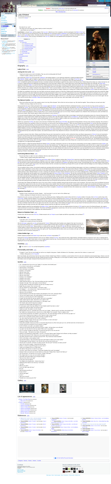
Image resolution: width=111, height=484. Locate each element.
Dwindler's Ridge (36, 97)
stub (30, 246)
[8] (78, 124)
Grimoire (100, 421)
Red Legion (24, 223)
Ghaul (31, 226)
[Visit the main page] (8, 7)
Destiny (5, 50)
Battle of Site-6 (79, 32)
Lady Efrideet (84, 422)
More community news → (61, 11)
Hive (6, 40)
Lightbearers (64, 33)
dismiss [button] (106, 8)
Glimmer (94, 134)
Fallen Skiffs (102, 83)
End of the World (63, 121)
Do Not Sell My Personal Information (65, 458)
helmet (40, 110)
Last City (47, 36)
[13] (83, 214)
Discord (4, 26)
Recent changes (4, 34)
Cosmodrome (101, 107)
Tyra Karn (56, 237)
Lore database (4, 22)
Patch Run (77, 79)
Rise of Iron (23, 400)
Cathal (48, 143)
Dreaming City (4, 46)
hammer (9, 48)
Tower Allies (106, 421)
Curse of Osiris (97, 425)
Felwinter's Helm (28, 431)
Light (26, 35)
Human (94, 62)
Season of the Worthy (25, 408)
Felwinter (54, 107)
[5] (58, 112)
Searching (84, 419)
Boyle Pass (72, 138)
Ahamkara (54, 115)
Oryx (5, 43)
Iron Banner (49, 235)
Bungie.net (3, 33)
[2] (49, 87)
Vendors (34, 460)
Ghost (24, 110)
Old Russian (95, 107)
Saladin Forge (59, 35)
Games (2, 15)
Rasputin (94, 186)
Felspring (103, 173)
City (104, 105)
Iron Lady (94, 71)
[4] (83, 96)
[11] (69, 203)
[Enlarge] (108, 234)
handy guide (75, 10)
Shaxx (95, 159)
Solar (51, 129)
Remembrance (54, 431)
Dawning (26, 237)
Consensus (67, 198)
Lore (74, 421)
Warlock (53, 159)
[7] (20, 131)
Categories (20, 460)
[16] (45, 240)
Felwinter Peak (86, 107)
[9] (40, 150)
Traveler (26, 107)
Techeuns (3, 44)
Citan (91, 123)
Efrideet (26, 17)
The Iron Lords (63, 434)
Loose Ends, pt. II (60, 422)
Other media (3, 17)
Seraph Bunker (60, 186)
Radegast (65, 162)
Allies (103, 421)
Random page (10, 34)
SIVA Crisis (36, 214)
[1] (34, 29)
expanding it (47, 246)
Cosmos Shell (84, 427)
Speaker (104, 143)
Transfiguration (54, 419)
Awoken (3, 45)
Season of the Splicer (25, 410)
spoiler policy (61, 8)
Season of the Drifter (25, 405)
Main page (48, 475)
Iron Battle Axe (75, 116)
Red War (27, 36)
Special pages (57, 475)
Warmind (89, 186)
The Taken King (26, 399)
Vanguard (94, 68)
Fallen (36, 80)
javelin (92, 89)
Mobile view (77, 475)
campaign (45, 105)
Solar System (4, 41)
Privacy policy (72, 475)
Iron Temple (13, 53)
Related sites (4, 31)
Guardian (94, 72)
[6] (60, 119)
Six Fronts (95, 197)
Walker (30, 84)
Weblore (63, 430)
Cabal (63, 226)
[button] (86, 434)
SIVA (80, 206)
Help (62, 475)
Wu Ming (31, 121)
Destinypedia (4, 28)
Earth (50, 33)
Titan (94, 160)
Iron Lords (45, 32)
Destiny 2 (21, 402)
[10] (96, 180)
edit (27, 65)
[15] (59, 235)
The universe (4, 20)
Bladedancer (98, 74)
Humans (25, 460)
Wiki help (3, 29)
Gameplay (3, 18)
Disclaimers (66, 475)
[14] (39, 230)
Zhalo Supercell (7, 47)
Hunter (94, 74)
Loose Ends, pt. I (58, 425)
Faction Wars (20, 198)
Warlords (22, 79)
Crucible (39, 460)
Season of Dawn (24, 406)
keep (77, 107)
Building (52, 428)
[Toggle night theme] (97, 0)
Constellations (75, 427)
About (52, 475)
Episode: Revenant (25, 413)
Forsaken (23, 403)
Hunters (30, 460)
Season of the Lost (25, 411)
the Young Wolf (35, 253)
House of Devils (57, 173)
